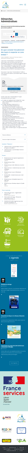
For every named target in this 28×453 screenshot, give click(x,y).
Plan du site (22, 447)
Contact (21, 450)
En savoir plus (6, 404)
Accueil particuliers (5, 40)
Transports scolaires (7, 236)
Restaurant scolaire (7, 247)
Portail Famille (7, 224)
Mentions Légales (7, 449)
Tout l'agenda (14, 363)
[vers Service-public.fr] (18, 37)
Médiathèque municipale (21, 236)
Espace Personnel (12, 447)
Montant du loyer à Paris (9, 162)
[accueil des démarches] (14, 31)
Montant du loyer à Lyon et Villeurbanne (12, 172)
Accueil (4, 10)
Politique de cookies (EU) (11, 450)
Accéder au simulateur (13, 88)
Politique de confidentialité (19, 449)
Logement (13, 40)
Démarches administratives (20, 224)
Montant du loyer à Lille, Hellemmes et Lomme (14, 165)
